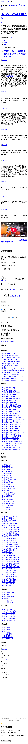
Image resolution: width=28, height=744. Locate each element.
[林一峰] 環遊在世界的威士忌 (10, 354)
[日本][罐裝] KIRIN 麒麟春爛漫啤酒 (11, 436)
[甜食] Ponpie (5, 490)
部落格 (5, 42)
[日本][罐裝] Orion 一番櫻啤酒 (10, 439)
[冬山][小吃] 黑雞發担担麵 (9, 572)
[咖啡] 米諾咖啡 (6, 631)
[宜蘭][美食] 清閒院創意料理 (9, 533)
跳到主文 (3, 22)
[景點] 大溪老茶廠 (7, 633)
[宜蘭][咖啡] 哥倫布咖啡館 (9, 540)
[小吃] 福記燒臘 (6, 509)
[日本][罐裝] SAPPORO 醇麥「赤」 (11, 426)
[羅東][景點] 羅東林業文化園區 (10, 563)
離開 (9, 740)
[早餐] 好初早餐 (6, 466)
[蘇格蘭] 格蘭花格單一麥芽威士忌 (11, 372)
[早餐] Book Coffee (7, 473)
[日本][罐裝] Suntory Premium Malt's (11, 417)
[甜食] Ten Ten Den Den (8, 492)
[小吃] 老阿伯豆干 (7, 635)
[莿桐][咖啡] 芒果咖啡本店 (9, 620)
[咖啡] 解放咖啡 (6, 629)
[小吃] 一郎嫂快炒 (7, 600)
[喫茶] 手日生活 (6, 594)
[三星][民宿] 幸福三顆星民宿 (9, 580)
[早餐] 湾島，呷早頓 (7, 471)
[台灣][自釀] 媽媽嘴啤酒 (8, 387)
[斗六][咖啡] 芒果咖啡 (8, 609)
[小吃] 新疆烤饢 (6, 507)
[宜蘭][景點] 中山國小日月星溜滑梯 (11, 546)
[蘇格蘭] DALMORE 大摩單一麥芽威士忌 (13, 370)
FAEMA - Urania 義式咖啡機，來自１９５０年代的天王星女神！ (15, 54)
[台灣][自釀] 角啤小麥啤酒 (9, 389)
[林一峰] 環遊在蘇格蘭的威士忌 (10, 355)
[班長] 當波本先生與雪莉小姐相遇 (11, 357)
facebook (18, 251)
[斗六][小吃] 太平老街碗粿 (9, 611)
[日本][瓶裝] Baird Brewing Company (11, 413)
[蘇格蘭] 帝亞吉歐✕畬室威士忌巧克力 (12, 376)
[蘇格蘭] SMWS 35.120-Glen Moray (11, 374)
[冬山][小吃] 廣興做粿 (8, 574)
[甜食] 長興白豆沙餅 (7, 499)
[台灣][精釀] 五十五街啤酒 (9, 391)
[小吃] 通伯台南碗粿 (7, 602)
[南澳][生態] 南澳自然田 (8, 583)
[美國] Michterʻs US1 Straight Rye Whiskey (13, 380)
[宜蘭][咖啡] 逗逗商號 (8, 537)
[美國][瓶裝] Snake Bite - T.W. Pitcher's (12, 443)
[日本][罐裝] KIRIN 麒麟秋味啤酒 (11, 434)
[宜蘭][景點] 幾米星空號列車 (9, 548)
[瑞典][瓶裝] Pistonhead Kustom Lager (11, 441)
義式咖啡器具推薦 (15, 296)
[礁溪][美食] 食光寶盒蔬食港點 (10, 527)
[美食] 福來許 (5, 598)
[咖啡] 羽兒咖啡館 (7, 477)
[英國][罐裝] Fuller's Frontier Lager (11, 447)
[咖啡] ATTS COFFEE (8, 483)
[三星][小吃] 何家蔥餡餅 (8, 582)
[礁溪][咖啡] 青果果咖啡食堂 (9, 523)
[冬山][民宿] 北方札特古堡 (9, 568)
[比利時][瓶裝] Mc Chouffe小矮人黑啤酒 (12, 449)
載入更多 (3, 301)
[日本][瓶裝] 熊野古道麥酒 (9, 409)
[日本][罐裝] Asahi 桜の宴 (9, 402)
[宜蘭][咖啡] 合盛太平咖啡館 (9, 542)
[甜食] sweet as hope (7, 498)
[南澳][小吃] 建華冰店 (8, 585)
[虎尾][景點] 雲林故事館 (8, 613)
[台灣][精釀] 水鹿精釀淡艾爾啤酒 (11, 398)
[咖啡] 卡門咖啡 (6, 484)
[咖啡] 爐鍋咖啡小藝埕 (8, 592)
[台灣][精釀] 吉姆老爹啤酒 (9, 394)
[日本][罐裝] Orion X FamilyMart (10, 438)
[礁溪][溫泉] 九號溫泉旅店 (9, 520)
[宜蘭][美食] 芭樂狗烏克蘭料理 (10, 535)
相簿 (5, 40)
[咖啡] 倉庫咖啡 (6, 627)
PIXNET (7, 718)
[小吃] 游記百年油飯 (7, 637)
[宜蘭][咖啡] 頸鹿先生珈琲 (9, 538)
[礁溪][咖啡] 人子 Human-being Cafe (11, 522)
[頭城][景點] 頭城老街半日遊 (9, 516)
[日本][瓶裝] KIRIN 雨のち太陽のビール (13, 432)
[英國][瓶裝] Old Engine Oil (9, 445)
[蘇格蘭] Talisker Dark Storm (9, 367)
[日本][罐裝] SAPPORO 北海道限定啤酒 (12, 428)
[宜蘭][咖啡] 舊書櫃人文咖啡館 (10, 544)
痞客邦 (12, 289)
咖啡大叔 (3, 281)
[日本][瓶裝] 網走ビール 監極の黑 (11, 411)
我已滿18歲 (3, 740)
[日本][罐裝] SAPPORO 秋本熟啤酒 (11, 423)
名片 (5, 44)
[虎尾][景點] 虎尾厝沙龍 (8, 615)
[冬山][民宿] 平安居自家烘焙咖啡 (11, 567)
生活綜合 (13, 37)
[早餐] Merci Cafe (6, 464)
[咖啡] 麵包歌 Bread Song (8, 488)
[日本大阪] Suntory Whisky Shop (10, 378)
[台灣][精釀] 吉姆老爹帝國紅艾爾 (11, 393)
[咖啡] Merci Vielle (7, 475)
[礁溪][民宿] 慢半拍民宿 (8, 518)
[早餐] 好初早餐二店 (7, 468)
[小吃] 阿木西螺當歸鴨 (8, 503)
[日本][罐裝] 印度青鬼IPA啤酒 (10, 404)
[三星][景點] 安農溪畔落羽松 (9, 576)
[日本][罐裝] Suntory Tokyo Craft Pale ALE (13, 419)
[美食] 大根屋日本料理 (8, 501)
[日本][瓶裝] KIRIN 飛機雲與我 (10, 430)
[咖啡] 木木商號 (6, 481)
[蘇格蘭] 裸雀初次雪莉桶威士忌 (10, 365)
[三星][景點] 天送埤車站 (8, 578)
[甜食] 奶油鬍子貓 (7, 496)
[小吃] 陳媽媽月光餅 (7, 638)
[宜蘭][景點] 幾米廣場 (8, 550)
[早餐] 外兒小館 (6, 469)
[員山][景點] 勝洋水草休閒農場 (10, 559)
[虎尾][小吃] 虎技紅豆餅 (8, 616)
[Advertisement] (8, 683)
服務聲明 (17, 720)
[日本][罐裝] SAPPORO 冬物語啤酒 (11, 424)
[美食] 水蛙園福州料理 (8, 596)
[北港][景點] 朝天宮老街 (8, 618)
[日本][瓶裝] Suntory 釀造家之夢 (10, 415)
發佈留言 (3, 311)
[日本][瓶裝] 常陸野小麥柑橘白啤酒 (11, 408)
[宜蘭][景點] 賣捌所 (7, 552)
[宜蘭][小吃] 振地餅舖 (8, 553)
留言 (15, 289)
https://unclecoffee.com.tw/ (7, 341)
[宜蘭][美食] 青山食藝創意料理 (10, 531)
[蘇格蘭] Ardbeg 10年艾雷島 (9, 359)
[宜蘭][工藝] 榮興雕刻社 (8, 555)
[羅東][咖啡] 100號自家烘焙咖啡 (10, 561)
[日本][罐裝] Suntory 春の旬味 (10, 421)
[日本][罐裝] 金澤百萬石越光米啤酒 (11, 406)
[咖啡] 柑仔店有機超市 (8, 486)
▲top (2, 298)
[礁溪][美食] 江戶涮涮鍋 (8, 525)
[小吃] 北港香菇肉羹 (7, 505)
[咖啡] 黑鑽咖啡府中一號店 (9, 479)
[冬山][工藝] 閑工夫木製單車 (9, 570)
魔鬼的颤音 (9, 76)
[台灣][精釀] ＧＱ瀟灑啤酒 (9, 396)
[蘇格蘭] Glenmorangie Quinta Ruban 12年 (13, 369)
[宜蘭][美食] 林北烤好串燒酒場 (10, 529)
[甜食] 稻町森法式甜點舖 (8, 494)
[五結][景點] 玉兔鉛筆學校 (9, 565)
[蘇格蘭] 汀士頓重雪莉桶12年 (10, 363)
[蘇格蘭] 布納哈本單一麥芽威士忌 (11, 361)
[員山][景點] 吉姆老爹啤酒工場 (10, 557)
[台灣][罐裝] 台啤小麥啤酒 (9, 400)
